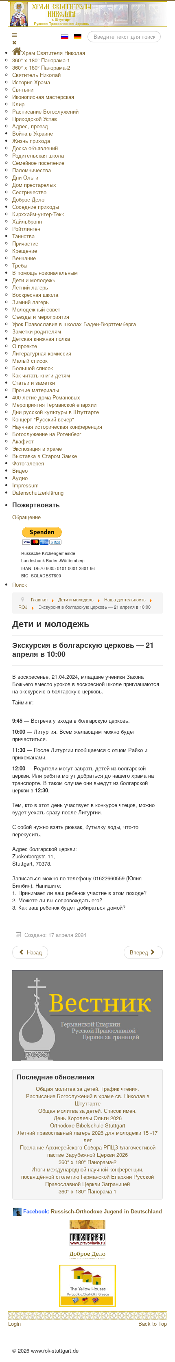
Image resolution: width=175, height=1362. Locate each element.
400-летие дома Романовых (46, 397)
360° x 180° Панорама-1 (41, 60)
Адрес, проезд (30, 126)
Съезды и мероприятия (40, 316)
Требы (19, 265)
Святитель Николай (36, 75)
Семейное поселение (38, 163)
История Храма (31, 82)
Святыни (22, 89)
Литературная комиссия (41, 353)
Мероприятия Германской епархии (54, 404)
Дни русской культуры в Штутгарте (55, 412)
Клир (18, 104)
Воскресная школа (35, 294)
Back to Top (152, 1323)
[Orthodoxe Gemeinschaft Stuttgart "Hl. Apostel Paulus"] (87, 1224)
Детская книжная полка (41, 338)
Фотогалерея (28, 463)
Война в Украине (32, 133)
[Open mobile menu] (14, 35)
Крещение (24, 250)
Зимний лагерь (30, 302)
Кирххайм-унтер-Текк (38, 214)
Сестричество (29, 192)
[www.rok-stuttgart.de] (88, 14)
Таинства (23, 236)
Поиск (19, 584)
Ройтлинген (26, 228)
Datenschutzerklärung (37, 492)
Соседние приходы (35, 207)
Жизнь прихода (31, 141)
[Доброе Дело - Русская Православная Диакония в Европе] (87, 1254)
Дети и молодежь (33, 280)
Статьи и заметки (33, 382)
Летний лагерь (30, 287)
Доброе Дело (28, 199)
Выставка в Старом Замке (44, 456)
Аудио (20, 478)
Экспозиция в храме (37, 448)
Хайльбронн (27, 221)
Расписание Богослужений (45, 111)
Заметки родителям (36, 331)
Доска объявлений (35, 148)
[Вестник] (87, 1014)
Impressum (25, 485)
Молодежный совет (36, 309)
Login (14, 1323)
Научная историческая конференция (57, 426)
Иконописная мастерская (43, 97)
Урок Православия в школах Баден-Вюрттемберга (74, 324)
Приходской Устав (34, 119)
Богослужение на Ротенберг (46, 434)
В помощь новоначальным (45, 272)
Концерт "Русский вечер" (43, 419)
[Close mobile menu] (14, 42)
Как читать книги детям (41, 375)
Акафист (23, 441)
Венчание (24, 258)
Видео (20, 470)
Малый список (30, 360)
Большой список (32, 368)
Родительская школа (38, 155)
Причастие (25, 243)
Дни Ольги (25, 177)
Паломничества (31, 170)
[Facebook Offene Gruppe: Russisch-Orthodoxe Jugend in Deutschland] (17, 1208)
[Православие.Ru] (87, 1239)
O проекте (24, 346)
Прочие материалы (35, 390)
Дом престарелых (34, 185)
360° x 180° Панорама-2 (41, 67)
